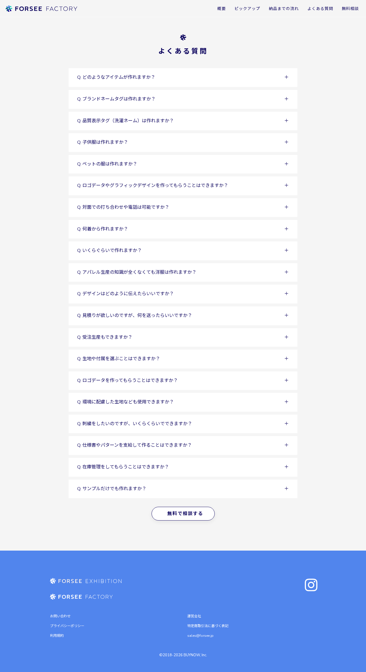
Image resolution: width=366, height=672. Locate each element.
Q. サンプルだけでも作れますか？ (111, 489)
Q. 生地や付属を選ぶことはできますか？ (118, 359)
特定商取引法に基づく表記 (207, 626)
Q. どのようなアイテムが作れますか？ (116, 77)
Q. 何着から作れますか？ (102, 229)
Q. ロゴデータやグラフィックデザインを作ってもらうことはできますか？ (152, 185)
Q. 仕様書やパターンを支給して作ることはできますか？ (134, 445)
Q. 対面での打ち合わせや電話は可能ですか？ (123, 207)
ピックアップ (247, 8)
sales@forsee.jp (200, 635)
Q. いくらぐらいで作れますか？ (109, 250)
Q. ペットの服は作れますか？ (107, 164)
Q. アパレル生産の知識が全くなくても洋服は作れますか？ (136, 272)
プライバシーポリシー (67, 626)
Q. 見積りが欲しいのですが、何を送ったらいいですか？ (134, 315)
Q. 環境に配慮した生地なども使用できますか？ (125, 402)
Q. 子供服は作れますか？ (102, 142)
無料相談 (350, 8)
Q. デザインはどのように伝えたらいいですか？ (125, 294)
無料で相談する (185, 514)
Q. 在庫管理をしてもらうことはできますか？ (123, 467)
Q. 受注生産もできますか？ (104, 337)
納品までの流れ (284, 8)
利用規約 (57, 635)
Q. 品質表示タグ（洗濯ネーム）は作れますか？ (125, 121)
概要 (221, 8)
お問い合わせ (60, 616)
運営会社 (194, 616)
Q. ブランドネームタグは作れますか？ (116, 99)
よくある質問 (320, 8)
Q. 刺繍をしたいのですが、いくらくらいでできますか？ (134, 424)
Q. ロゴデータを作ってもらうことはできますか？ (127, 380)
